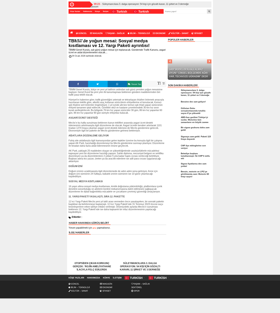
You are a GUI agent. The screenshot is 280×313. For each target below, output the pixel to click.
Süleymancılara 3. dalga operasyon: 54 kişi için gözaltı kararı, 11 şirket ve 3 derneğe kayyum (139, 5)
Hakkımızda (87, 11)
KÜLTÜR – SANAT (179, 33)
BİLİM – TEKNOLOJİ (139, 33)
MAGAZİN (97, 33)
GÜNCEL (82, 33)
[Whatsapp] (117, 84)
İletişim (105, 11)
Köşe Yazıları (75, 11)
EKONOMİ (160, 33)
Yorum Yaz (136, 84)
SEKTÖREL (136, 287)
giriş (94, 228)
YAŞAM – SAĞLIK (116, 33)
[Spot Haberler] (85, 22)
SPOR (81, 40)
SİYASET (198, 33)
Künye (97, 11)
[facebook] (78, 84)
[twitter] (98, 84)
